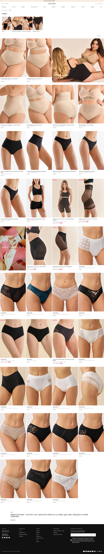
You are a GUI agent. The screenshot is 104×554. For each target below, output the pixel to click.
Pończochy (73, 6)
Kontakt (37, 541)
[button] (96, 3)
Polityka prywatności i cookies (58, 530)
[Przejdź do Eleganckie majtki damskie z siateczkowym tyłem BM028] (65, 338)
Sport (45, 6)
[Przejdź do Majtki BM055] (39, 479)
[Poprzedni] (2, 23)
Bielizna (23, 6)
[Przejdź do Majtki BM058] (91, 245)
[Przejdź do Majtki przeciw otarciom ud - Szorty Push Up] (39, 245)
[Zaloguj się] (97, 3)
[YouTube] (9, 537)
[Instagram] (5, 537)
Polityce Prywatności (75, 542)
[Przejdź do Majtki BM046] (39, 386)
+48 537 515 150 (5, 534)
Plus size (83, 6)
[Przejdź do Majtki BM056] (65, 479)
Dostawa (38, 530)
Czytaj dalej (13, 519)
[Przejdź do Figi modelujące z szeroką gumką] (91, 104)
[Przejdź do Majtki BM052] (65, 432)
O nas (20, 530)
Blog (3, 3)
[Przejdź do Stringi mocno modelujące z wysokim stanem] (13, 104)
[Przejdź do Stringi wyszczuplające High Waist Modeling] (39, 150)
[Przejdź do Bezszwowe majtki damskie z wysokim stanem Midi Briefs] (13, 150)
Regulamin (55, 532)
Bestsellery (4, 6)
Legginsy (92, 6)
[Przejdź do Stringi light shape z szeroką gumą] (39, 57)
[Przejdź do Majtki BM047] (65, 386)
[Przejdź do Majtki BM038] (13, 338)
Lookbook (6, 3)
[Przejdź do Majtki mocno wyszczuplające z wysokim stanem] (65, 104)
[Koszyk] (101, 3)
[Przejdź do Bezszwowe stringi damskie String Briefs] (13, 198)
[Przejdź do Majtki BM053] (91, 432)
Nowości (13, 6)
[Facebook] (7, 537)
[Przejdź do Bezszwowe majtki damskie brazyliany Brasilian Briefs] (65, 150)
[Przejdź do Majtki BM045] (13, 386)
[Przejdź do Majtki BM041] (39, 338)
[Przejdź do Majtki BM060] (65, 292)
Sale (101, 6)
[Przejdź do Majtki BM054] (13, 479)
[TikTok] (2, 537)
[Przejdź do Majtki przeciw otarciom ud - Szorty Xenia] (91, 198)
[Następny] (102, 23)
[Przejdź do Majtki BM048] (91, 338)
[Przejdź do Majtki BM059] (39, 292)
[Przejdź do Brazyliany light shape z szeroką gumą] (13, 57)
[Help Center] (99, 3)
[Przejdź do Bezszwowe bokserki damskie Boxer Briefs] (39, 198)
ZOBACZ (56, 78)
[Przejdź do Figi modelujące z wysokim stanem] (39, 104)
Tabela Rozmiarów (39, 538)
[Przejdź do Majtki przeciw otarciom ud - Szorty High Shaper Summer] (65, 198)
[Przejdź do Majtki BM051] (39, 432)
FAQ (37, 539)
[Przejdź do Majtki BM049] (91, 386)
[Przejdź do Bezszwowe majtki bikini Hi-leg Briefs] (91, 150)
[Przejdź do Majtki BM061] (91, 292)
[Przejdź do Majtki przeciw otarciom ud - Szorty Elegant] (65, 245)
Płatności (38, 532)
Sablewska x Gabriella (23, 534)
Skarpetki (53, 6)
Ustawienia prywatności (57, 534)
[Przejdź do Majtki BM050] (13, 432)
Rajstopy (63, 6)
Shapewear (21, 536)
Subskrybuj (92, 534)
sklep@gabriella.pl (5, 535)
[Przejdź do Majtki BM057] (13, 292)
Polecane (98, 35)
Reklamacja (38, 536)
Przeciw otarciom (34, 6)
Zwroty (37, 534)
